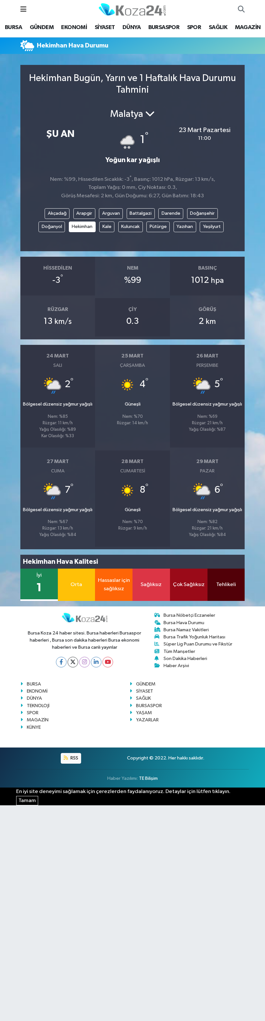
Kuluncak (130, 226)
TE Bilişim (148, 778)
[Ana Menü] (23, 9)
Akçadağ (57, 213)
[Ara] (241, 9)
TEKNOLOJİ (38, 705)
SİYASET (105, 27)
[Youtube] (107, 662)
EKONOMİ (74, 27)
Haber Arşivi (176, 665)
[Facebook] (61, 662)
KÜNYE (34, 727)
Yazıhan (184, 226)
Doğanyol (52, 226)
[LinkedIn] (96, 662)
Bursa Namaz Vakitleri (186, 629)
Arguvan (111, 213)
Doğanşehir (202, 213)
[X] (73, 662)
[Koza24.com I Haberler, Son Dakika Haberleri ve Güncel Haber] (132, 9)
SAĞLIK (218, 27)
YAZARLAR (147, 719)
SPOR (194, 27)
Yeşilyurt (212, 226)
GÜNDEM (42, 27)
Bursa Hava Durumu (184, 622)
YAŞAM (144, 712)
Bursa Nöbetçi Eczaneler (189, 615)
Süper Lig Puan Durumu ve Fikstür (198, 644)
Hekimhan (82, 226)
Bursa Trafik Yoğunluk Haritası (194, 636)
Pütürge (158, 226)
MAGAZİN (248, 27)
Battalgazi (141, 213)
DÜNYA (131, 27)
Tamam (27, 800)
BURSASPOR (164, 27)
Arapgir (84, 213)
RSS (73, 758)
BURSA (13, 27)
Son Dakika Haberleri (185, 658)
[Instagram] (84, 662)
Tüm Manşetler (179, 651)
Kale (106, 226)
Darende (171, 213)
